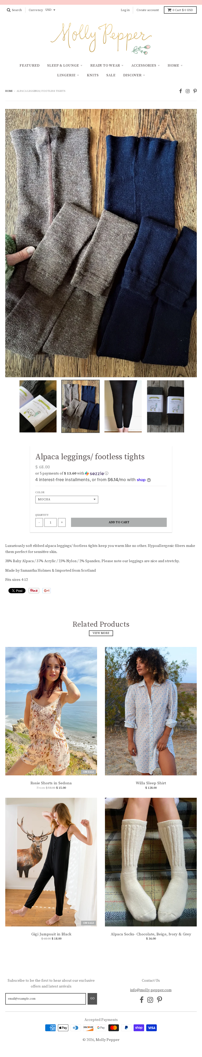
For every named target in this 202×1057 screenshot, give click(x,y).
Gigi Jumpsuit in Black (51, 934)
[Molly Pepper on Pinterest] (195, 91)
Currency (36, 10)
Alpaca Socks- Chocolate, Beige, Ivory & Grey (151, 934)
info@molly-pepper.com (150, 990)
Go (92, 998)
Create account (148, 10)
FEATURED (29, 65)
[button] (101, 473)
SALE (110, 75)
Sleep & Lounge (63, 65)
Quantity (42, 515)
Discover (132, 75)
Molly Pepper (107, 1040)
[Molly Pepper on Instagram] (188, 91)
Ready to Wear (105, 65)
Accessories (143, 65)
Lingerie (66, 75)
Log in (125, 10)
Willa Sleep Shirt (151, 783)
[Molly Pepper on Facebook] (180, 91)
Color (39, 492)
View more (101, 633)
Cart (183, 10)
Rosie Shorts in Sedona (51, 783)
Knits (93, 75)
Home (173, 65)
